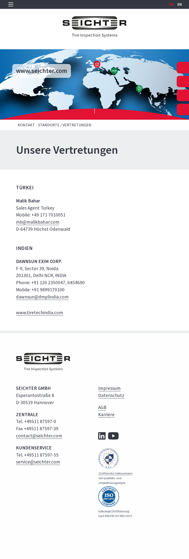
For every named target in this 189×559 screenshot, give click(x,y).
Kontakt (26, 124)
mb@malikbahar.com (37, 222)
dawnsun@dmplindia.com (42, 297)
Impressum (109, 388)
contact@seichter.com (39, 436)
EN (179, 4)
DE (171, 4)
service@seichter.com (38, 462)
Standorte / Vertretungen (64, 124)
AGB (102, 407)
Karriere (106, 414)
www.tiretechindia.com (39, 312)
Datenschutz (111, 395)
